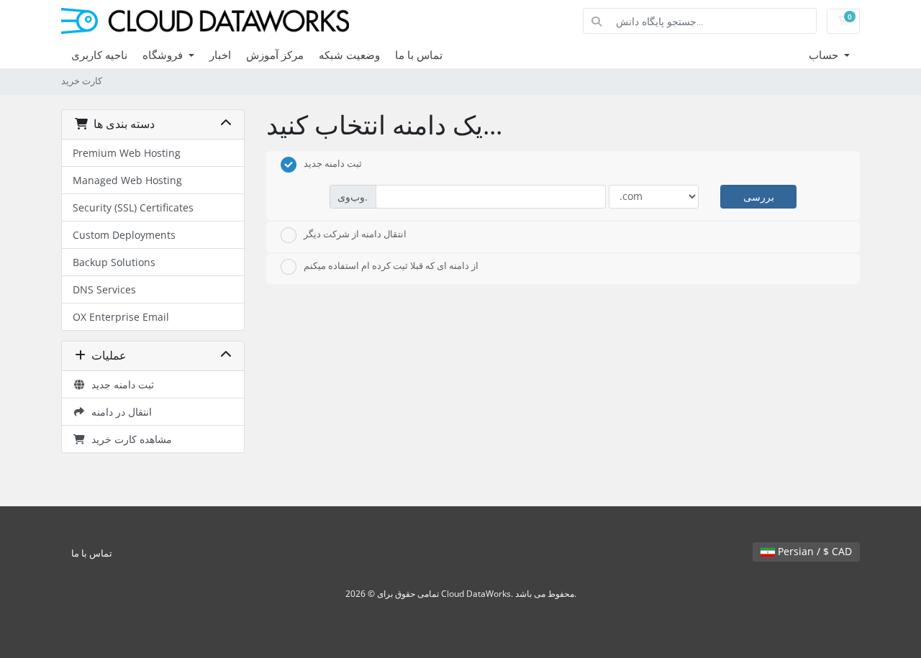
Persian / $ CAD (813, 551)
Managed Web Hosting (127, 180)
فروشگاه (164, 54)
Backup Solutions (114, 262)
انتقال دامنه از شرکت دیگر (355, 233)
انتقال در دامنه (119, 412)
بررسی (758, 197)
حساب (825, 54)
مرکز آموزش (275, 54)
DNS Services (104, 289)
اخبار (220, 54)
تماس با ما (419, 54)
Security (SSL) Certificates (133, 207)
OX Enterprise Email (121, 317)
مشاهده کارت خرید (129, 439)
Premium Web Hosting (127, 153)
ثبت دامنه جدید (120, 384)
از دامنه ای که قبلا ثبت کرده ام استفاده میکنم (391, 266)
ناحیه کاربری (99, 54)
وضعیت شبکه (349, 54)
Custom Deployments (124, 235)
